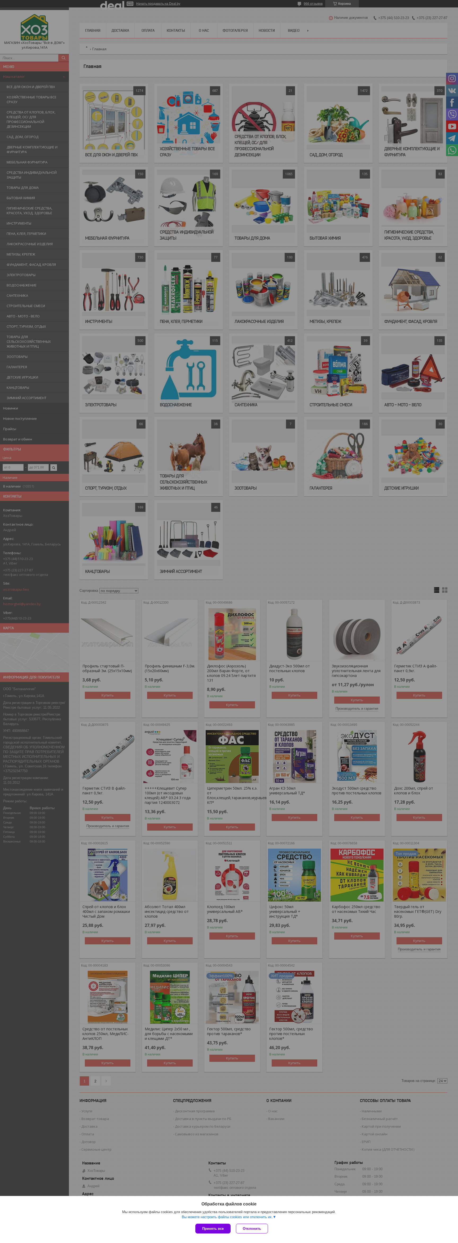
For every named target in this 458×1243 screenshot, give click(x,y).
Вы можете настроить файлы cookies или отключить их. (227, 1217)
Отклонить (252, 1229)
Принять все (213, 1229)
